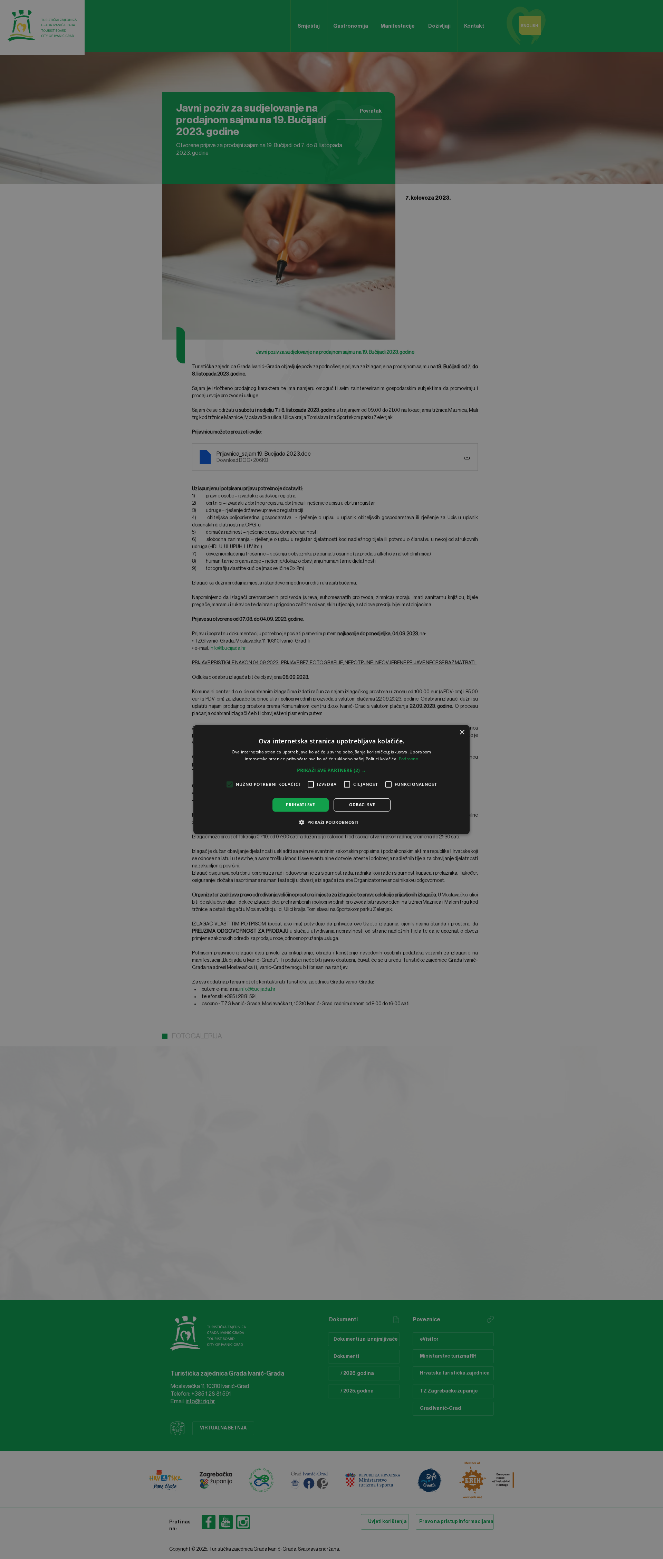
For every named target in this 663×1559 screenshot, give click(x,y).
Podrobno (408, 759)
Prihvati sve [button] (300, 805)
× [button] (461, 732)
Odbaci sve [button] (362, 805)
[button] (331, 770)
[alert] (331, 779)
